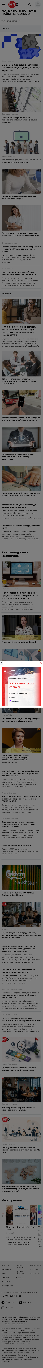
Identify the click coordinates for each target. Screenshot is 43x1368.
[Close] (41, 663)
